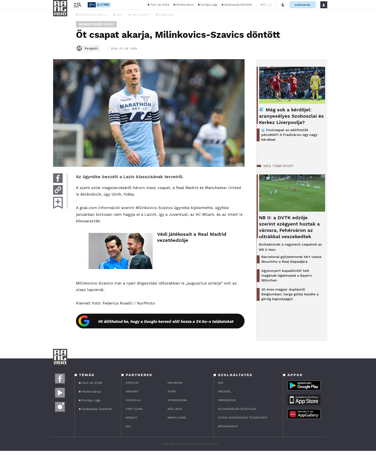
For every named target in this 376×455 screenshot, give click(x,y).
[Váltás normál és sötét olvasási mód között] (283, 4)
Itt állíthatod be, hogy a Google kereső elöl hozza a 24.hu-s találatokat (165, 321)
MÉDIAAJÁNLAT (228, 426)
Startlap (132, 382)
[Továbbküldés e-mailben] (58, 190)
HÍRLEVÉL (224, 391)
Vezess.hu (133, 400)
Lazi (119, 14)
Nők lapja (175, 408)
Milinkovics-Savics (93, 14)
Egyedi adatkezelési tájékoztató (242, 417)
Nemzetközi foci (96, 24)
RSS (220, 382)
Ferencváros (185, 4)
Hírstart (132, 391)
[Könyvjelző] (58, 203)
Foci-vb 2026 (159, 4)
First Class (134, 408)
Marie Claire (177, 417)
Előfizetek (302, 5)
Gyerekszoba (177, 400)
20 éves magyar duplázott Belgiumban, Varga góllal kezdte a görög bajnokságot (290, 294)
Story (172, 391)
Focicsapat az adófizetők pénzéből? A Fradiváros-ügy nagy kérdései (289, 135)
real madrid (140, 14)
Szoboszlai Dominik (238, 4)
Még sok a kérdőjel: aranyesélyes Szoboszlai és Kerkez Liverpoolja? (291, 116)
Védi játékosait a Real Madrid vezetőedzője (191, 237)
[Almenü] (77, 5)
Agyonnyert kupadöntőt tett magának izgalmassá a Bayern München (286, 275)
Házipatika (175, 382)
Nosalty (131, 417)
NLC (128, 426)
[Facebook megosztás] (58, 178)
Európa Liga (209, 4)
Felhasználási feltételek (237, 408)
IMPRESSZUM (226, 400)
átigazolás (166, 14)
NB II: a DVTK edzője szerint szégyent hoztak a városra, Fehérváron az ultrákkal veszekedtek (289, 227)
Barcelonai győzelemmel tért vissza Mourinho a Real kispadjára (291, 259)
